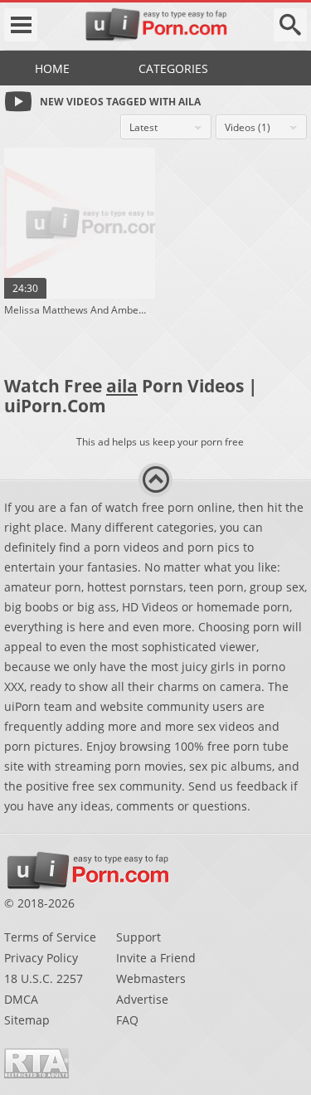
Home (52, 68)
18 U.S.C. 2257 (43, 978)
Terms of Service (50, 937)
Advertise (142, 999)
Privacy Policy (41, 958)
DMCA (21, 999)
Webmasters (151, 978)
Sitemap (27, 1020)
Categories (173, 68)
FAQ (127, 1020)
